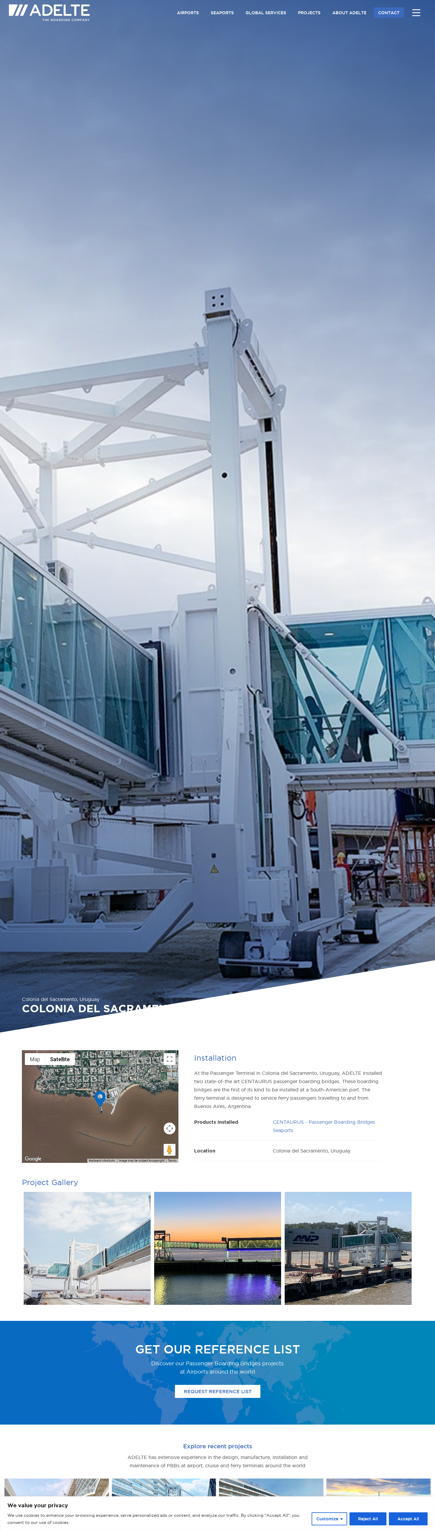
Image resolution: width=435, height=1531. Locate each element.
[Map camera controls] (169, 1128)
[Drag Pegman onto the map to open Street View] (169, 1150)
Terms (172, 1160)
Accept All (408, 1518)
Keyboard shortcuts (102, 1160)
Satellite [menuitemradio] (60, 1059)
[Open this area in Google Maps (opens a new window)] (33, 1159)
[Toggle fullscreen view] (169, 1059)
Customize (327, 1518)
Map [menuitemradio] (35, 1059)
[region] (217, 1513)
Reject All (368, 1518)
